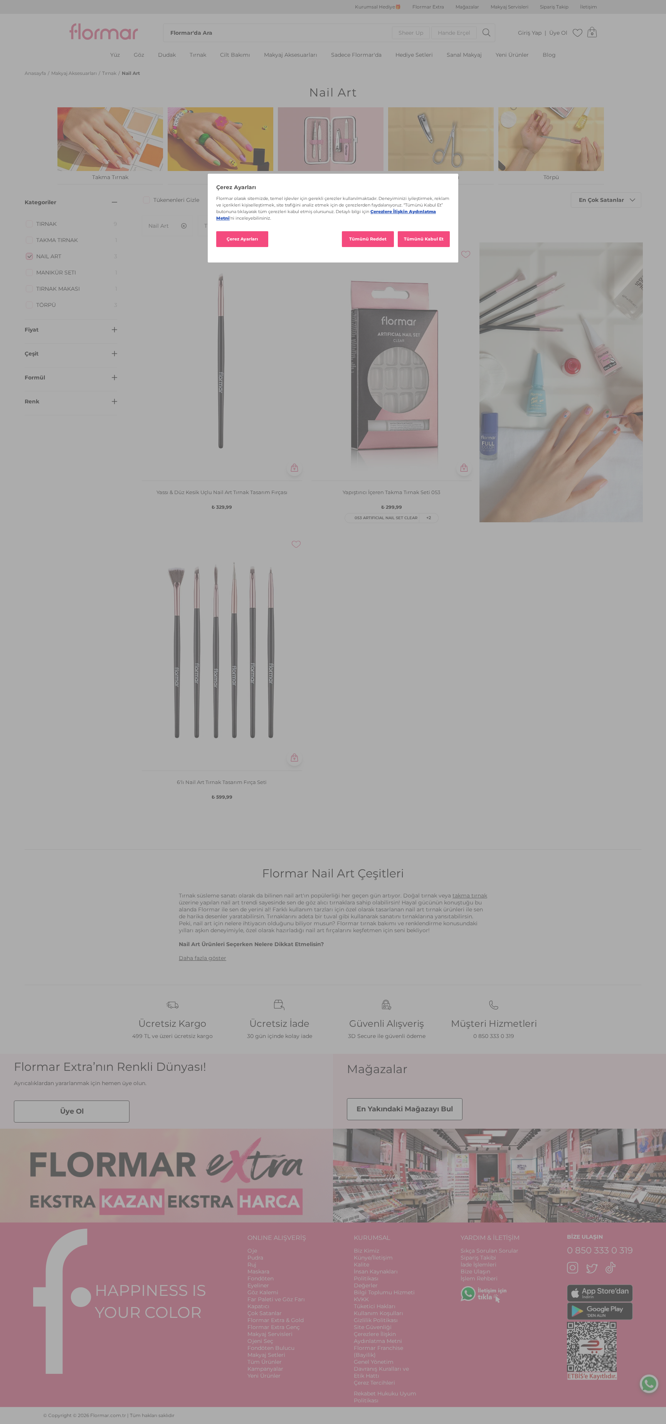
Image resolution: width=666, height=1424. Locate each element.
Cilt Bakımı (235, 55)
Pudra (255, 1257)
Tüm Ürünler (264, 1361)
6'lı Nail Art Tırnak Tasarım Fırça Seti (222, 782)
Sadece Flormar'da (356, 55)
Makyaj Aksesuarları (290, 55)
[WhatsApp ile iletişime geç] (649, 1382)
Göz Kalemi (262, 1292)
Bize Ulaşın (475, 1271)
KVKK (361, 1299)
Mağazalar (467, 7)
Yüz (115, 55)
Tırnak (198, 55)
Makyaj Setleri (266, 1354)
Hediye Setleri (414, 55)
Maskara (258, 1271)
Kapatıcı (258, 1306)
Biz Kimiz (366, 1250)
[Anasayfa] (103, 32)
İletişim (588, 7)
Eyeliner (258, 1285)
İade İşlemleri (478, 1264)
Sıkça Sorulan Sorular (489, 1250)
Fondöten (260, 1278)
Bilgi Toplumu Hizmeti (384, 1292)
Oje (252, 1250)
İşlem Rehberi (479, 1278)
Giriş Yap (530, 33)
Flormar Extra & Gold (275, 1320)
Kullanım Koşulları (378, 1313)
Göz (139, 55)
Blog (549, 55)
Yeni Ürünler (512, 55)
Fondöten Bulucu (270, 1347)
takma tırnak (469, 895)
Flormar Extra (428, 7)
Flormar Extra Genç (273, 1327)
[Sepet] (592, 33)
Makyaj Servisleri (509, 7)
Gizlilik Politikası (376, 1320)
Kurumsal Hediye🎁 (378, 7)
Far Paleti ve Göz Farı (276, 1299)
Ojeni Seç (260, 1341)
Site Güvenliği (373, 1327)
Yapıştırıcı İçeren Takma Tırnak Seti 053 (391, 492)
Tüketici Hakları (374, 1306)
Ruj (251, 1264)
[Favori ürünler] (578, 33)
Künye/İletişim (373, 1257)
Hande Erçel (454, 32)
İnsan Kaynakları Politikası (376, 1275)
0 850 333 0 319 (493, 1036)
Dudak (167, 55)
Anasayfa (36, 73)
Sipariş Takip (554, 7)
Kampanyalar (265, 1368)
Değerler (366, 1285)
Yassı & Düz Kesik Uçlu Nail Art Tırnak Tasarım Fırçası (222, 492)
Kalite (361, 1264)
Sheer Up (411, 32)
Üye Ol (558, 33)
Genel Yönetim (374, 1361)
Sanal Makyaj (464, 55)
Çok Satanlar (264, 1313)
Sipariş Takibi (478, 1257)
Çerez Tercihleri (374, 1382)
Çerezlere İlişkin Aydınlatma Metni (378, 1337)
